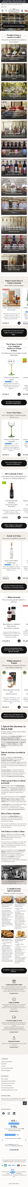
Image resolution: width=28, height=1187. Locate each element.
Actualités (3, 1063)
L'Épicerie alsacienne (8, 4)
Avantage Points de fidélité (8, 1081)
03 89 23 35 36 (18, 4)
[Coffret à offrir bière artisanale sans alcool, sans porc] (11, 297)
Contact (5, 7)
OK (25, 1103)
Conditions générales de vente (9, 1090)
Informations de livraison (8, 1083)
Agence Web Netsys (14, 1183)
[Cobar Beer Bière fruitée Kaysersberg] (11, 490)
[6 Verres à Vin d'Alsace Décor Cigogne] (11, 367)
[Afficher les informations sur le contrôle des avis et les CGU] (23, 1128)
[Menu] (2, 10)
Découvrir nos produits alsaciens (14, 26)
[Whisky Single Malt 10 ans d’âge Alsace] (11, 680)
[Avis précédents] (2, 1140)
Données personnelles (7, 1068)
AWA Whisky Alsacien (11, 694)
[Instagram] (8, 1113)
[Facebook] (3, 1113)
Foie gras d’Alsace (6, 770)
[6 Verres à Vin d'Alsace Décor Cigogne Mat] (11, 429)
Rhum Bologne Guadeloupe (11, 628)
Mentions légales (5, 1070)
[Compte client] (22, 10)
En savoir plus (13, 993)
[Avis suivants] (25, 1140)
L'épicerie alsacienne (6, 1061)
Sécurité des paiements (7, 1087)
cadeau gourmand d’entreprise (16, 809)
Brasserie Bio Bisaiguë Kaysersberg (11, 505)
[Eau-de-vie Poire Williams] (11, 550)
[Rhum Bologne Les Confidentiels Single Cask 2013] (11, 614)
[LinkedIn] (14, 1113)
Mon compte (4, 1079)
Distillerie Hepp (11, 563)
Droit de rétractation (6, 1085)
